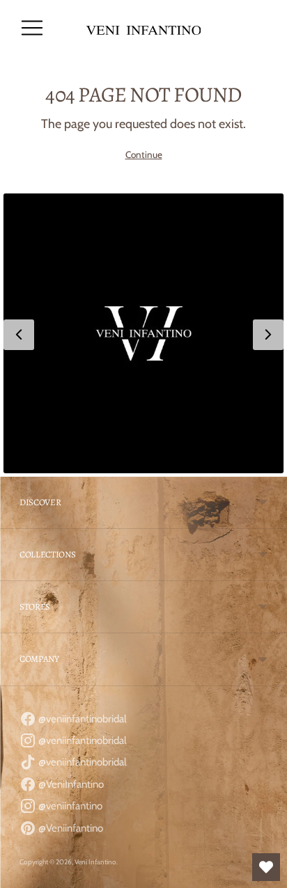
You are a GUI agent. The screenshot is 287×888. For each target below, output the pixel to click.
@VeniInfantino (70, 784)
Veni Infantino (95, 861)
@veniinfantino (69, 806)
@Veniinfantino (69, 828)
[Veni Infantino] (143, 28)
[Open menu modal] (32, 27)
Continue (143, 154)
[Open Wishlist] (266, 867)
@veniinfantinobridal (81, 719)
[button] (143, 333)
